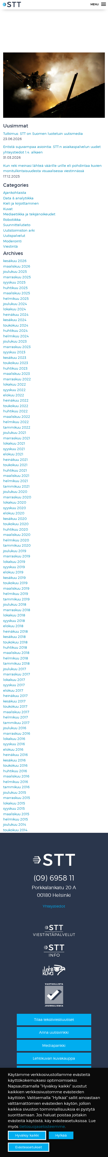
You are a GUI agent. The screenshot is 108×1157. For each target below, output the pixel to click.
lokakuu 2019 (14, 562)
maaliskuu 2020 (16, 535)
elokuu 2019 (13, 572)
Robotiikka (12, 220)
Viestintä (10, 246)
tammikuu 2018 (16, 663)
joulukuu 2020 (15, 492)
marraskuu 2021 (16, 438)
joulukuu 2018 (14, 604)
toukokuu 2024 (15, 325)
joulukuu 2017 (14, 669)
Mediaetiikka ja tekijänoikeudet (29, 214)
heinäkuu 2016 (15, 755)
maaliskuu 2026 (16, 266)
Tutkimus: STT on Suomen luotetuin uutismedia (43, 134)
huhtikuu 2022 (15, 411)
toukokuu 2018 (15, 642)
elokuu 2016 (13, 749)
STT (12, 5)
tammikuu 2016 (16, 787)
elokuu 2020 (13, 513)
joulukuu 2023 (15, 341)
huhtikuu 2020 (15, 529)
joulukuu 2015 (14, 793)
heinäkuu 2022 (16, 400)
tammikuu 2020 (17, 545)
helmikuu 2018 (15, 658)
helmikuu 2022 (16, 422)
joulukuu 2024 (15, 304)
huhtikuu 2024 (15, 331)
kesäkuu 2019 (14, 578)
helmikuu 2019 (15, 594)
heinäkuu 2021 (15, 460)
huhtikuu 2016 (15, 771)
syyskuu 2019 (14, 567)
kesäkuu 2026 (14, 261)
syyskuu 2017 (14, 685)
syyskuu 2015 (14, 809)
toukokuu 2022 (15, 406)
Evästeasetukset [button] (28, 1147)
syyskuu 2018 (14, 621)
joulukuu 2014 (14, 825)
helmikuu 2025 (16, 299)
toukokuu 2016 (15, 765)
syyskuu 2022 (14, 390)
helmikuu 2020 (16, 540)
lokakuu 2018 (14, 615)
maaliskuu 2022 (16, 417)
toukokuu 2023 (15, 363)
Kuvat (8, 209)
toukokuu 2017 (15, 706)
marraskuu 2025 (17, 277)
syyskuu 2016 (14, 744)
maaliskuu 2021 (16, 476)
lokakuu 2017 (14, 680)
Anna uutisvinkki (54, 1032)
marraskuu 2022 (17, 379)
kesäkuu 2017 (14, 701)
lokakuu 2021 (14, 443)
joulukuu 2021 (14, 433)
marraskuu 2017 (16, 674)
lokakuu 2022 (14, 384)
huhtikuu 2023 (15, 368)
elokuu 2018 (13, 626)
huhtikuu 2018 (15, 647)
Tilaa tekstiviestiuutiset (54, 1019)
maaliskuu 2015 (16, 814)
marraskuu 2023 (17, 347)
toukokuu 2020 (16, 524)
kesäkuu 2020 (15, 519)
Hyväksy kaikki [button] (27, 1135)
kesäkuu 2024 (14, 320)
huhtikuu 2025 (15, 288)
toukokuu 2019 (15, 583)
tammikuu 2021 (16, 486)
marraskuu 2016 (16, 733)
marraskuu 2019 (16, 556)
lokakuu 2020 (14, 502)
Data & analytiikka (18, 198)
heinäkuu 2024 (16, 315)
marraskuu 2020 (17, 497)
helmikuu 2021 (15, 481)
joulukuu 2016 (14, 728)
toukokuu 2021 (15, 465)
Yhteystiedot (54, 906)
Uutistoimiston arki (19, 230)
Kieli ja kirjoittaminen (21, 203)
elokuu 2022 (13, 395)
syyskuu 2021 (14, 449)
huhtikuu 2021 (15, 470)
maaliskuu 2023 (16, 374)
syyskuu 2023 (14, 352)
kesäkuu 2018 (14, 637)
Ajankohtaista (14, 193)
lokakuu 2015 (14, 803)
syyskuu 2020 (14, 508)
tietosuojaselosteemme (42, 1126)
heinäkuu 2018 (15, 631)
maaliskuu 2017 (16, 712)
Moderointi (12, 241)
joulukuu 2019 (14, 551)
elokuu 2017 (13, 690)
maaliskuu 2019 (16, 588)
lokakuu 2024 (14, 309)
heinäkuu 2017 (15, 696)
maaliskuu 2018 (16, 653)
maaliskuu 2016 (16, 776)
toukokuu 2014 (15, 830)
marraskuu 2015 (16, 798)
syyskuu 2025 (14, 282)
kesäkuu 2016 (14, 760)
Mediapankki (54, 1045)
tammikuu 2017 (16, 723)
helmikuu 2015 (15, 819)
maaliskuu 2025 (16, 293)
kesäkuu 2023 (14, 358)
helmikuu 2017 (15, 717)
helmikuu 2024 (16, 336)
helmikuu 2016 (15, 782)
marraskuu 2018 (16, 610)
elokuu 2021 (13, 454)
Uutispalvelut (14, 236)
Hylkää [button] (61, 1135)
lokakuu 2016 (14, 739)
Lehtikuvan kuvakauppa (54, 1058)
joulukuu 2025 (15, 272)
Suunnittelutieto (16, 225)
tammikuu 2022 (16, 427)
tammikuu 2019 (16, 599)
